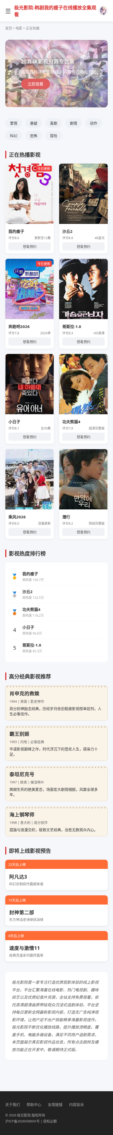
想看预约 (30, 246)
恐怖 (33, 135)
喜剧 (53, 123)
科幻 (13, 135)
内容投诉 (76, 1104)
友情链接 (55, 1104)
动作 (93, 123)
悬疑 (33, 123)
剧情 (73, 123)
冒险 (53, 135)
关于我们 (12, 1104)
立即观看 (35, 84)
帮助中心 (34, 1104)
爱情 (13, 123)
